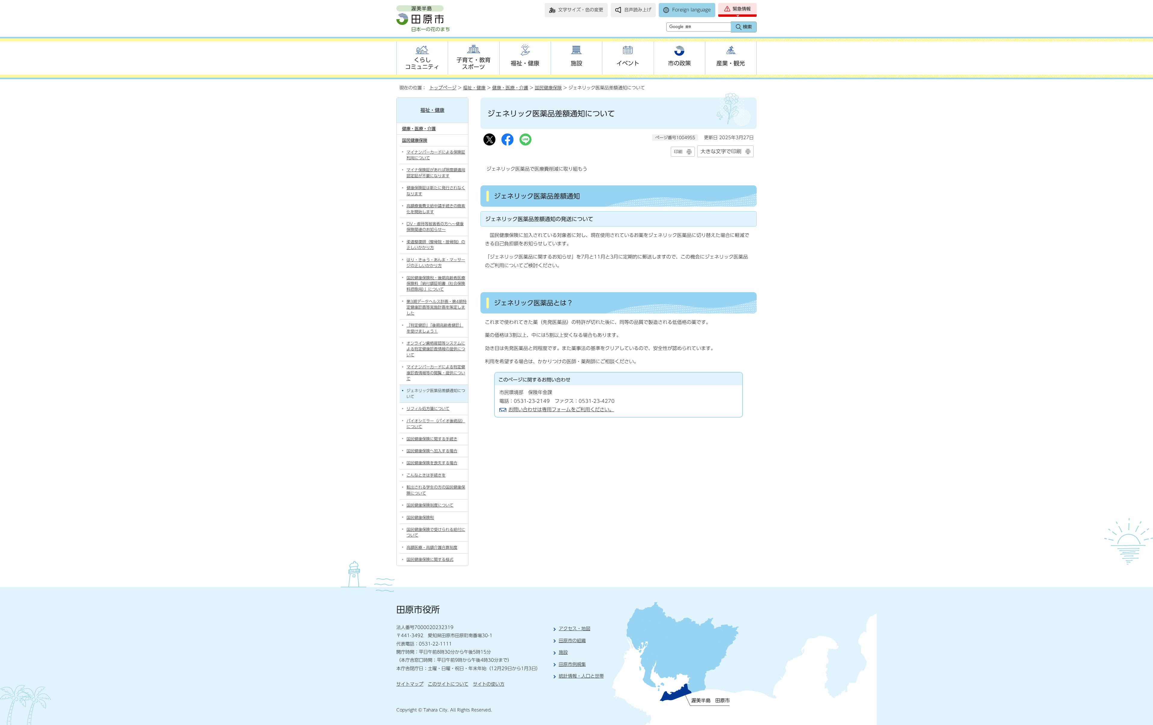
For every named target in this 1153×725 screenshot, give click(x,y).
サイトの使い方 (488, 684)
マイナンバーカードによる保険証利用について (436, 155)
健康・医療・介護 (510, 87)
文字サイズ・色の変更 (580, 9)
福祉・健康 (525, 63)
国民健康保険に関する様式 (430, 560)
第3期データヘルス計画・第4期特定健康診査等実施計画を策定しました (437, 307)
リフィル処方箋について (428, 409)
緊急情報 (742, 9)
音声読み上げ (637, 9)
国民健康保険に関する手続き (432, 439)
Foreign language (691, 9)
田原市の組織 (572, 640)
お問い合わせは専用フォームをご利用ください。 (561, 409)
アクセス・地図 (574, 628)
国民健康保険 (548, 87)
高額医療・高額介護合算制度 (432, 548)
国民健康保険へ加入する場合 (432, 451)
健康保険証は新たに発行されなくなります (436, 191)
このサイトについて (448, 684)
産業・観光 (730, 63)
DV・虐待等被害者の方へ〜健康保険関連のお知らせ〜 (435, 227)
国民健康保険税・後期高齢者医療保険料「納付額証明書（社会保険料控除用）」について (436, 284)
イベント (627, 63)
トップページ (442, 87)
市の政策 (679, 63)
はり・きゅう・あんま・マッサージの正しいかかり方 (436, 263)
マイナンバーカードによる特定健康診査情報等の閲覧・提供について (436, 373)
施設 (576, 63)
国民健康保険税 (420, 518)
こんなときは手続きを (426, 475)
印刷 (678, 151)
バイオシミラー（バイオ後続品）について (436, 424)
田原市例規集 (572, 664)
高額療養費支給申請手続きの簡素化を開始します (436, 209)
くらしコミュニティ (422, 63)
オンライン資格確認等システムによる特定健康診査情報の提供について (436, 349)
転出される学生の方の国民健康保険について (436, 490)
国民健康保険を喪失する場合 (432, 463)
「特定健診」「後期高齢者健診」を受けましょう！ (435, 328)
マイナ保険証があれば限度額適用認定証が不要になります (436, 173)
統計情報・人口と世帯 (581, 676)
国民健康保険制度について (430, 505)
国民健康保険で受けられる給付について (436, 532)
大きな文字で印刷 (721, 151)
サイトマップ (409, 684)
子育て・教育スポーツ (473, 63)
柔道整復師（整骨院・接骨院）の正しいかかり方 (436, 245)
